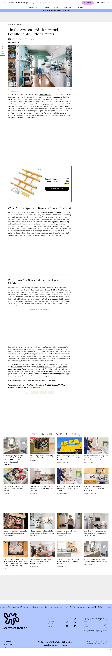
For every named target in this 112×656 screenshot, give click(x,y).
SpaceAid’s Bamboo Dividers (50, 212)
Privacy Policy (100, 631)
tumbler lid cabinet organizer (53, 374)
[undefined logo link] (18, 3)
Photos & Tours (33, 7)
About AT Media (8, 644)
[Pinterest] (75, 622)
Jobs (5, 647)
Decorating (46, 7)
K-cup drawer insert (31, 374)
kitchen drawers (45, 95)
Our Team (51, 618)
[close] (110, 649)
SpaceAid (17, 364)
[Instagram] (67, 619)
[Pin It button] (15, 84)
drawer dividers (16, 367)
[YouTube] (67, 626)
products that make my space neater (40, 104)
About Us (51, 621)
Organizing (11, 24)
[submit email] (104, 626)
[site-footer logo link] (7, 642)
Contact (50, 624)
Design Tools (67, 7)
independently (13, 89)
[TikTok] (75, 619)
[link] (16, 459)
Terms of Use (90, 631)
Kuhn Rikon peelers (32, 354)
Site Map (50, 627)
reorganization (57, 97)
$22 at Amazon (57, 189)
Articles (56, 7)
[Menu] (5, 3)
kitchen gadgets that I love (56, 299)
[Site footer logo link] (25, 620)
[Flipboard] (75, 626)
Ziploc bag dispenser (44, 367)
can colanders (49, 354)
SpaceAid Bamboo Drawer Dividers (24, 117)
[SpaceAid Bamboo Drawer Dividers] (26, 184)
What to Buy (79, 7)
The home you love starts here (27, 607)
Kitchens (19, 24)
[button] (68, 84)
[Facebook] (67, 622)
